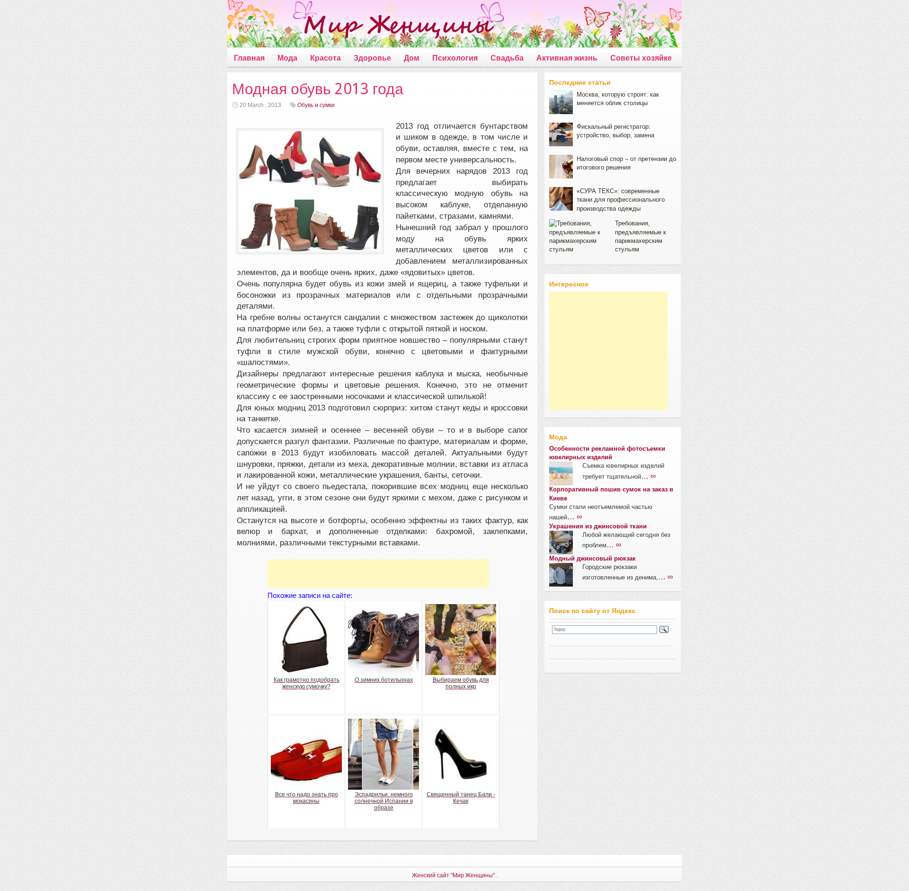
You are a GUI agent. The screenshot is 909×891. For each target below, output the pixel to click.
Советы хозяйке (641, 57)
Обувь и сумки (316, 105)
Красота (325, 57)
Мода (287, 57)
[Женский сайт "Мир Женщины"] (360, 25)
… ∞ (648, 476)
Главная (249, 57)
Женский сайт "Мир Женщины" (453, 875)
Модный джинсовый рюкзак (592, 558)
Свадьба (507, 57)
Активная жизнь (566, 57)
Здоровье (372, 57)
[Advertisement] (378, 573)
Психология (455, 57)
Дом (411, 57)
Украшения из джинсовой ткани (598, 526)
